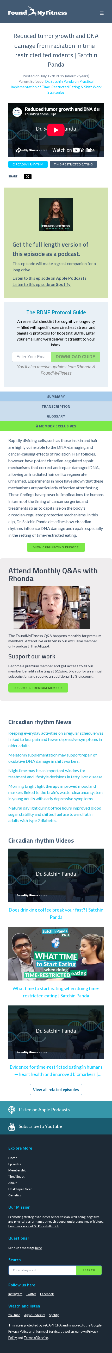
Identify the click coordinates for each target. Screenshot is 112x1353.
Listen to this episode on (49, 277)
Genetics (14, 1195)
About (12, 1183)
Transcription (56, 406)
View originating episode (56, 547)
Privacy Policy (18, 1331)
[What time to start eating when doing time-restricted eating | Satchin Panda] (56, 959)
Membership (17, 1170)
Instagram (15, 1294)
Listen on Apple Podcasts (44, 1109)
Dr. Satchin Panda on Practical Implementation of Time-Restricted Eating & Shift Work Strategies (56, 86)
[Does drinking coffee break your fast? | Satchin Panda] (56, 881)
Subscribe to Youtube (40, 1126)
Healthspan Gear (20, 1189)
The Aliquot (16, 1176)
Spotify (54, 1315)
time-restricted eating (73, 164)
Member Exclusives (57, 426)
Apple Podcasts (34, 1315)
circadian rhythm (28, 164)
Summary (56, 396)
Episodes (14, 1164)
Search (89, 1270)
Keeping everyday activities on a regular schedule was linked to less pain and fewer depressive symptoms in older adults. (55, 739)
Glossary (56, 416)
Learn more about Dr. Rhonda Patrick (33, 1226)
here (38, 1248)
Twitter (31, 1294)
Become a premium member (38, 687)
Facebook (47, 1294)
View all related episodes (56, 1089)
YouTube (14, 1315)
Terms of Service (47, 1331)
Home (12, 1158)
